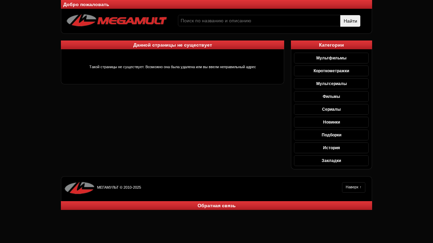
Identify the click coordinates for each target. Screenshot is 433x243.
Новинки (331, 122)
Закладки (331, 160)
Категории (331, 45)
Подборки (331, 135)
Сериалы (331, 109)
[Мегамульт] (116, 25)
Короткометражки (331, 71)
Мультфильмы (331, 58)
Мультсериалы (331, 83)
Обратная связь (217, 205)
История (331, 147)
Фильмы (331, 96)
